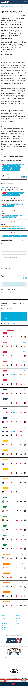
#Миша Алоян (16, 236)
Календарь (18, 621)
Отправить (8, 268)
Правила (24, 240)
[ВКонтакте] (22, 176)
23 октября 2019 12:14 (5, 187)
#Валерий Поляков (16, 167)
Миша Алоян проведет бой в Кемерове (10, 234)
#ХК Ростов (5, 166)
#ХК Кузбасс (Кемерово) (16, 226)
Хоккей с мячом (6, 226)
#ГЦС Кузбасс (23, 236)
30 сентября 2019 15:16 (5, 221)
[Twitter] (26, 176)
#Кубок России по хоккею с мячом (10, 228)
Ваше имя (3, 243)
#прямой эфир (12, 217)
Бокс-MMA (5, 236)
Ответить (3, 292)
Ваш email (3, 250)
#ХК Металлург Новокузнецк (13, 164)
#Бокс (10, 236)
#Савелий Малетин (6, 167)
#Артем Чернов (6, 169)
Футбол (5, 389)
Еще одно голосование (10, 323)
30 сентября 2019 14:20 (5, 232)
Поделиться (11, 292)
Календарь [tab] (18, 329)
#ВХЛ (22, 164)
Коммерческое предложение (6, 628)
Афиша (18, 623)
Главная (4, 615)
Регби (5, 497)
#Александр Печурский (14, 166)
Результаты (19, 618)
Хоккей (4, 164)
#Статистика (21, 228)
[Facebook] (24, 176)
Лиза (20, 280)
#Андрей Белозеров (15, 194)
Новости (18, 615)
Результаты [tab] (10, 329)
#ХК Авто (9, 204)
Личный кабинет (6, 621)
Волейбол (5, 440)
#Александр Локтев (15, 169)
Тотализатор (5, 618)
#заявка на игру (10, 206)
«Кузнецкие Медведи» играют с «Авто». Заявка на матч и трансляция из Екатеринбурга (12, 201)
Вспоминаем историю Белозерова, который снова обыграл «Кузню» (12, 190)
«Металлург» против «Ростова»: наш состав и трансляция (12, 212)
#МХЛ (4, 206)
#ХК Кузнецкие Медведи (17, 204)
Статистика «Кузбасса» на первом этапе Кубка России (12, 223)
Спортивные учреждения (5, 624)
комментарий (9, 280)
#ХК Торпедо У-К (6, 194)
